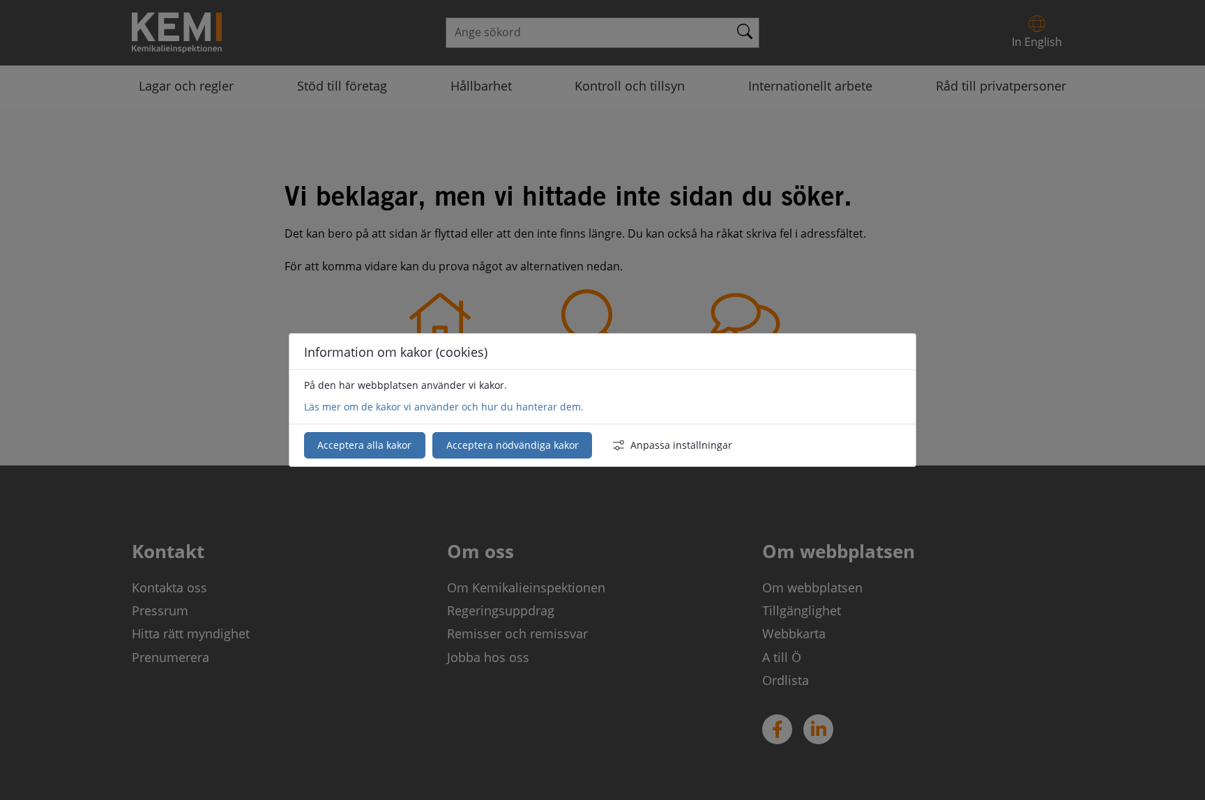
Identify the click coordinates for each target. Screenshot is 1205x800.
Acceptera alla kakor (364, 445)
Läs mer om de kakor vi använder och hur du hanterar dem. (444, 406)
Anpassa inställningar (681, 445)
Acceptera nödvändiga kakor (512, 445)
